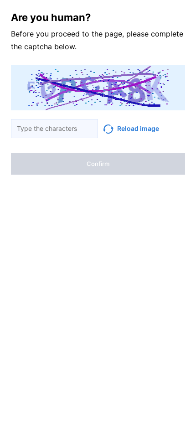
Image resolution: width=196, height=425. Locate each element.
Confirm (98, 163)
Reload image (138, 128)
